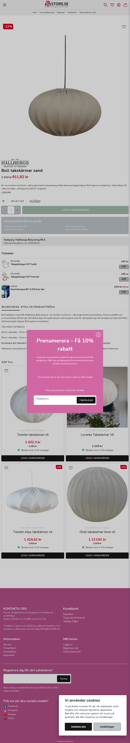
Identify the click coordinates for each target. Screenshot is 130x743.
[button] (98, 335)
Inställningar (107, 726)
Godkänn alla (78, 726)
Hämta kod (86, 400)
